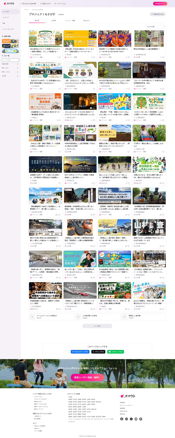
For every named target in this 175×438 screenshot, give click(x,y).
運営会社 (122, 414)
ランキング (6, 17)
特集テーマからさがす (40, 404)
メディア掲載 (38, 431)
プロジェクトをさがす (40, 399)
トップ (7, 11)
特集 (4, 23)
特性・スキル (6, 72)
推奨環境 (122, 408)
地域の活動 (5, 64)
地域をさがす (38, 401)
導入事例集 (37, 418)
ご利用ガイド (38, 416)
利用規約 (122, 402)
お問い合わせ (124, 411)
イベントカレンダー (8, 29)
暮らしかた (5, 68)
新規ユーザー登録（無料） (87, 377)
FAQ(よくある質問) (39, 426)
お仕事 (4, 76)
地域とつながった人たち (41, 406)
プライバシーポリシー (126, 405)
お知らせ (36, 428)
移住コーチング (38, 409)
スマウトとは (38, 396)
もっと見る (97, 326)
